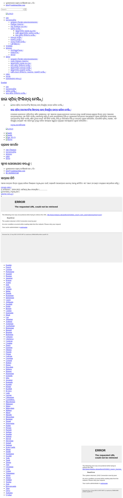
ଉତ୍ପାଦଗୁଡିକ (11, 20)
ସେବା (8, 74)
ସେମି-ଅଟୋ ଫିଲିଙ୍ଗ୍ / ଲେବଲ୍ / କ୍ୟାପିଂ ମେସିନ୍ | (28, 72)
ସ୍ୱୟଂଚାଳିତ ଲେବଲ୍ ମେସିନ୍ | (21, 68)
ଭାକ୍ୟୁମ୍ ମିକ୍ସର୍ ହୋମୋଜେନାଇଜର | (24, 22)
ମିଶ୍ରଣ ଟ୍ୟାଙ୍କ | (17, 24)
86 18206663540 (12, 173)
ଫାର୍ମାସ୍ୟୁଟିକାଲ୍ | (17, 50)
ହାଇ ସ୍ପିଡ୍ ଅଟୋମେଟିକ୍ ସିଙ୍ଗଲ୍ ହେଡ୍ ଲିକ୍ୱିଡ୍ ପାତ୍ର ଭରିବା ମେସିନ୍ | (41, 109)
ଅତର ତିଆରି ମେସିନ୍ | (18, 42)
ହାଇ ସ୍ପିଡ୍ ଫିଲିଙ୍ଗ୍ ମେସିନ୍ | (25, 35)
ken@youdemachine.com (15, 5)
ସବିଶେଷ (22, 125)
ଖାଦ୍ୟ (13, 55)
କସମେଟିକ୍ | (15, 52)
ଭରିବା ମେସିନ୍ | (16, 29)
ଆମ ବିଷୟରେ (11, 150)
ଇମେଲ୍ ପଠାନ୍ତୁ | (7, 194)
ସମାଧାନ (9, 48)
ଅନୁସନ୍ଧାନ (15, 125)
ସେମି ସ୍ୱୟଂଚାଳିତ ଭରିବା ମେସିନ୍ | (27, 33)
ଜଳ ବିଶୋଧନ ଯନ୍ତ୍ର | (19, 26)
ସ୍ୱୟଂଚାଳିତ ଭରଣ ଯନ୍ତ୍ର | (25, 31)
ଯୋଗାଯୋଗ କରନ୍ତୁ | (14, 78)
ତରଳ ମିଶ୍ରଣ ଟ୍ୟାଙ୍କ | (20, 61)
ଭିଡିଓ (8, 57)
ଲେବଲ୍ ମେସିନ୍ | (16, 37)
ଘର (7, 18)
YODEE (9, 46)
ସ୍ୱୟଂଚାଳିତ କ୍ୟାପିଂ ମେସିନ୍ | (21, 70)
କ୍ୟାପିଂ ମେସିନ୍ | (16, 39)
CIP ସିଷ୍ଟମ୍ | (15, 44)
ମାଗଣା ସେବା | (6, 187)
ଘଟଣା (8, 76)
